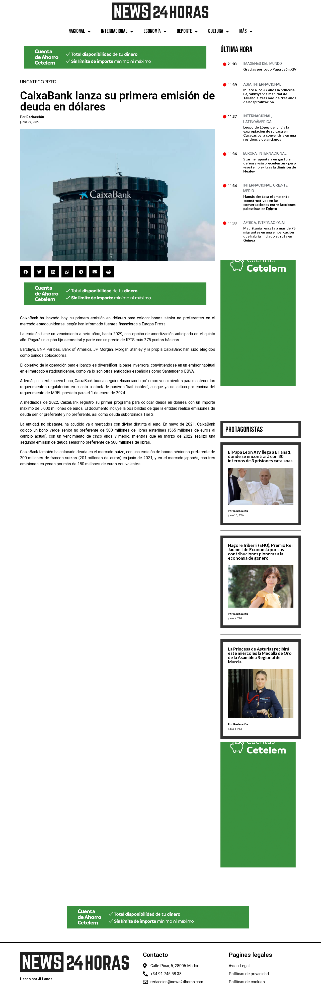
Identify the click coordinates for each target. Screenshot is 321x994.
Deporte (184, 31)
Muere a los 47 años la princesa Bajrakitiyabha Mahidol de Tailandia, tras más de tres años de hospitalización (269, 96)
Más (243, 31)
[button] (25, 271)
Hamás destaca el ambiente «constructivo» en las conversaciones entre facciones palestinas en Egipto (269, 202)
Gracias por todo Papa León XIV (269, 69)
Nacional (76, 31)
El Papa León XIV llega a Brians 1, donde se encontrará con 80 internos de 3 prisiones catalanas (260, 456)
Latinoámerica (257, 122)
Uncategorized (38, 81)
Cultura (215, 31)
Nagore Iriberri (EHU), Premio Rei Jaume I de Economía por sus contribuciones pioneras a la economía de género (260, 552)
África (249, 222)
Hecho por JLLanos (36, 979)
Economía (152, 31)
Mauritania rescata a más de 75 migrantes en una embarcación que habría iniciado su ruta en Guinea (269, 234)
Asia (247, 84)
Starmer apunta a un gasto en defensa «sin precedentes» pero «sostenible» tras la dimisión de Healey (269, 165)
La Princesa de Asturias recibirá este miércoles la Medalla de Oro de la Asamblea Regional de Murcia (260, 655)
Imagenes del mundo (262, 63)
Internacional (114, 31)
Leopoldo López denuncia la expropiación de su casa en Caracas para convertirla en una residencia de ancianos (269, 133)
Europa (250, 153)
